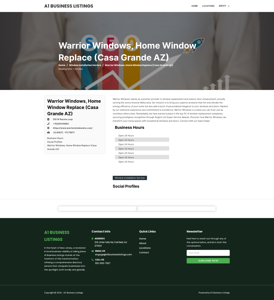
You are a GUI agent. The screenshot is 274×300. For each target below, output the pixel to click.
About (142, 243)
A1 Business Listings (68, 6)
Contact (144, 252)
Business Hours (55, 138)
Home (195, 6)
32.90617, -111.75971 (64, 132)
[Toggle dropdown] (229, 6)
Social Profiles (54, 142)
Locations (208, 6)
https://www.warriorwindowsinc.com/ (72, 128)
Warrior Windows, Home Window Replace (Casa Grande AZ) (72, 147)
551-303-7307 (102, 263)
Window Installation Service (85, 65)
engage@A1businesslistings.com (113, 254)
